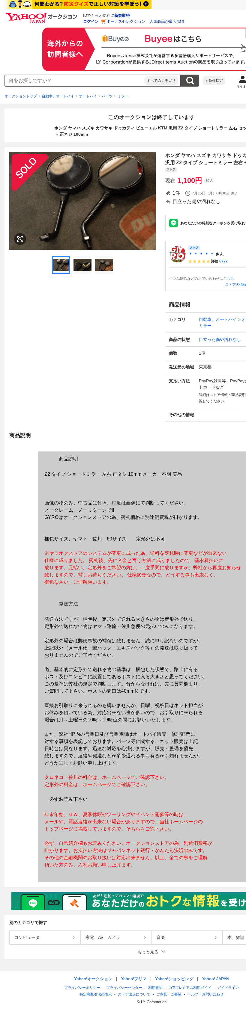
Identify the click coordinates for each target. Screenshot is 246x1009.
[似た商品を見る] (20, 239)
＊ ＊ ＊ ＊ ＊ (201, 254)
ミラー (122, 96)
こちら (228, 279)
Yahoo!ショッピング (174, 978)
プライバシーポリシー (82, 988)
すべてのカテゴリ (161, 80)
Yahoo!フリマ (134, 978)
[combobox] (75, 80)
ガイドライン (228, 988)
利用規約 (155, 988)
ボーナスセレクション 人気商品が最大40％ (145, 21)
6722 (223, 261)
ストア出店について (134, 994)
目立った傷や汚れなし (220, 339)
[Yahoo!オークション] (42, 15)
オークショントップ (20, 96)
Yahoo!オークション (93, 978)
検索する (190, 81)
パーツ (107, 96)
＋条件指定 (214, 80)
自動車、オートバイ (58, 96)
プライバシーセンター (124, 988)
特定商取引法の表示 (96, 994)
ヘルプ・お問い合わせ (206, 994)
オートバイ (88, 96)
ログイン (91, 21)
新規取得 (122, 15)
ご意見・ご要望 (169, 994)
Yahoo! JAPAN (215, 978)
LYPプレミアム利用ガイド (190, 988)
